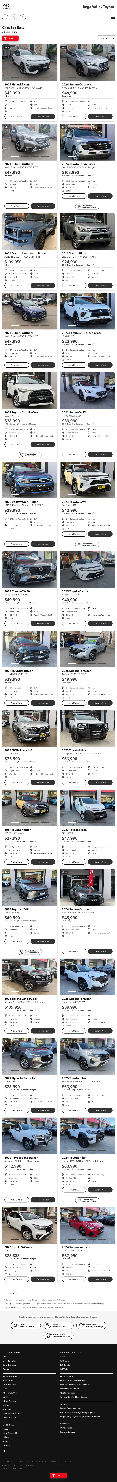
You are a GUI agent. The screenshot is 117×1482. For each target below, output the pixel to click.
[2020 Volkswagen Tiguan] (29, 480)
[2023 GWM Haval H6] (29, 728)
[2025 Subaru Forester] (87, 649)
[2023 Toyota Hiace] (87, 808)
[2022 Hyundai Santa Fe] (29, 1056)
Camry (6, 1369)
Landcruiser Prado (11, 1413)
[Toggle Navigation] (113, 17)
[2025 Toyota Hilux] (87, 1056)
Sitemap (20, 1461)
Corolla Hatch (9, 1360)
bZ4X (5, 1396)
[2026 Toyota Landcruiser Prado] (29, 231)
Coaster (7, 1445)
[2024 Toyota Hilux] (87, 1136)
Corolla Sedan (9, 1364)
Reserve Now (43, 116)
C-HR (5, 1388)
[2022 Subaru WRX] (87, 390)
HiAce (6, 1437)
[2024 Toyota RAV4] (87, 480)
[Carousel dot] (15, 156)
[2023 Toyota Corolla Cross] (29, 390)
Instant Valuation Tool (70, 1388)
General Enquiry (67, 1431)
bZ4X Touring (9, 1401)
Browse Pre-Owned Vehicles (73, 1380)
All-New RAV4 (10, 1392)
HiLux (5, 1428)
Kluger (6, 1405)
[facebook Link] (4, 1451)
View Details (16, 116)
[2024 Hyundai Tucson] (29, 649)
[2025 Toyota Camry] (87, 569)
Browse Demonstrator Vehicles (75, 1384)
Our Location (66, 1427)
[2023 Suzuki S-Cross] (29, 1225)
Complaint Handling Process (59, 1461)
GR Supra (64, 1360)
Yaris (5, 1356)
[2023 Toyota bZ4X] (29, 887)
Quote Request (67, 1392)
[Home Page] (6, 6)
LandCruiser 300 (10, 1417)
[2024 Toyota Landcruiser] (87, 142)
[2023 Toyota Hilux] (87, 728)
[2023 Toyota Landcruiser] (29, 977)
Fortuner (7, 1409)
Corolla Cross (9, 1384)
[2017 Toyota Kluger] (29, 808)
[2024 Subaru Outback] (87, 62)
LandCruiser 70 (10, 1432)
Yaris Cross (8, 1380)
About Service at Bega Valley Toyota (77, 1412)
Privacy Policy (30, 1461)
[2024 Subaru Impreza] (87, 1225)
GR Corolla (65, 1364)
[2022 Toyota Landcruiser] (29, 1136)
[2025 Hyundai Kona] (29, 62)
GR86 (62, 1356)
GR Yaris (64, 1369)
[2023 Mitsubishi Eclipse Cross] (87, 311)
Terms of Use (41, 1461)
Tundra (6, 1441)
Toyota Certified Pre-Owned (73, 1396)
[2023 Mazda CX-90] (29, 569)
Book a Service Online (70, 1408)
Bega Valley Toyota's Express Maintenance (80, 1416)
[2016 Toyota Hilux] (87, 231)
